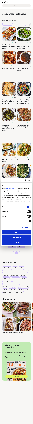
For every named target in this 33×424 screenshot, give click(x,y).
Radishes (10, 292)
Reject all (16, 242)
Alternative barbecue (7, 286)
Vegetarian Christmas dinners (20, 272)
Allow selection (16, 237)
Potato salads (12, 289)
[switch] (29, 211)
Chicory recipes (6, 278)
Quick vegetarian (6, 267)
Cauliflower (5, 275)
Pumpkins (15, 267)
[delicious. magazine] (7, 2)
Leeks (4, 292)
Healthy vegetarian (19, 292)
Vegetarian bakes (14, 275)
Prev (13, 247)
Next (20, 247)
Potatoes (22, 267)
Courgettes (5, 283)
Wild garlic (24, 278)
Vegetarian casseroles (23, 289)
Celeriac (5, 289)
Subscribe (16, 376)
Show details (24, 227)
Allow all (16, 232)
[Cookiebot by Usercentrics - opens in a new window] (24, 180)
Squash (16, 286)
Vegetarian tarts (15, 278)
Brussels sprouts (24, 286)
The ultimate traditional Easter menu (13, 332)
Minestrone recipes (15, 283)
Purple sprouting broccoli (18, 281)
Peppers (26, 270)
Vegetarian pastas (7, 272)
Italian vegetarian (7, 281)
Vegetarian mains (7, 270)
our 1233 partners (11, 188)
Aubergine (23, 275)
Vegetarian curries (17, 270)
